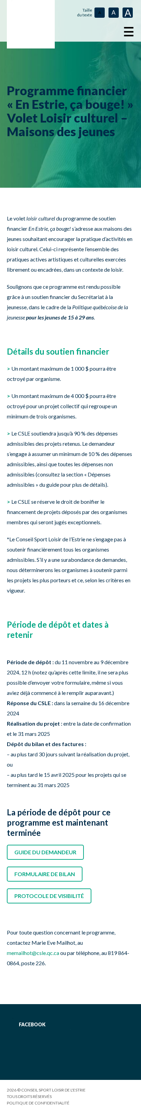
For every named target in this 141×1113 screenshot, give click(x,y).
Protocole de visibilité (49, 896)
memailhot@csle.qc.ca (33, 953)
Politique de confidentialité (38, 1102)
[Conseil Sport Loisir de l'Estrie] (31, 24)
